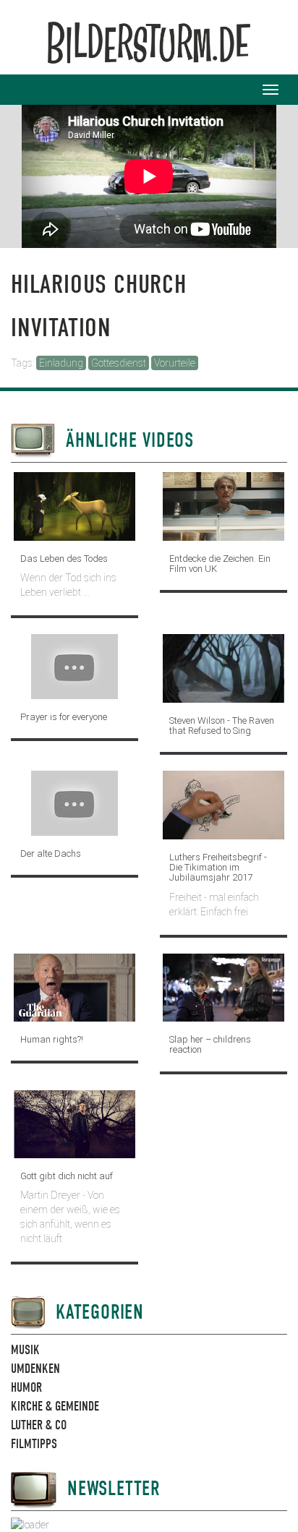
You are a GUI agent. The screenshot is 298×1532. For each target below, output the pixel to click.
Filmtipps (34, 1444)
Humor (26, 1387)
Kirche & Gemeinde (55, 1406)
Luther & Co (39, 1425)
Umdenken (35, 1369)
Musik (25, 1350)
